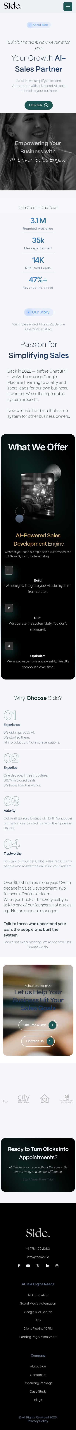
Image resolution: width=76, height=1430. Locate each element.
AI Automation (38, 1295)
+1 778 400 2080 (38, 1248)
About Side (38, 1366)
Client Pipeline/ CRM (38, 1328)
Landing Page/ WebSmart (38, 1337)
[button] (67, 6)
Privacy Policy (38, 1421)
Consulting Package (38, 1383)
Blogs (38, 1399)
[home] (12, 7)
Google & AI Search (38, 1312)
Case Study (38, 1391)
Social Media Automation (38, 1303)
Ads (38, 1320)
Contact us (38, 1374)
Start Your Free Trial (38, 1179)
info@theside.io (38, 1257)
